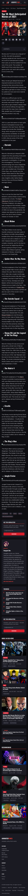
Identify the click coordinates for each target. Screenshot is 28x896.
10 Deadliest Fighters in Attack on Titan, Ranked (14, 611)
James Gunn (6, 722)
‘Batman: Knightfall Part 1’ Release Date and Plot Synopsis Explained (13, 660)
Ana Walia (5, 720)
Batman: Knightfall (11, 666)
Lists (5, 685)
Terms (3, 878)
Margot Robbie (6, 315)
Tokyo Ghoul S (13, 800)
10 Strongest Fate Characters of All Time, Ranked (15, 599)
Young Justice (6, 693)
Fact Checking (22, 887)
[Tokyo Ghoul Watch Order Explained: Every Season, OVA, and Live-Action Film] (14, 783)
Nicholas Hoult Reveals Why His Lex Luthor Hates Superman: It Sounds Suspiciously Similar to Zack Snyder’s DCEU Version (14, 716)
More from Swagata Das (9, 581)
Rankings (5, 819)
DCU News (13, 8)
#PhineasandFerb (7, 827)
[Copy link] (23, 39)
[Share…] (3, 43)
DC (10, 513)
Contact (3, 868)
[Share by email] (19, 39)
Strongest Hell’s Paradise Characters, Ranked (14, 603)
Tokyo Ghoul (6, 800)
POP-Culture (5, 857)
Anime (5, 792)
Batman (5, 666)
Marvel (20, 513)
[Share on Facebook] (13, 39)
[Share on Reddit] (16, 39)
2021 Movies (5, 513)
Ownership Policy (5, 893)
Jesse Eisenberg (13, 722)
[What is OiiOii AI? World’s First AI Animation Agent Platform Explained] (14, 758)
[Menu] (3, 2)
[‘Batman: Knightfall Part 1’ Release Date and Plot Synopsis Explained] (14, 649)
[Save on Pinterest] (6, 39)
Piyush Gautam (6, 798)
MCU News (4, 854)
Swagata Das (4, 19)
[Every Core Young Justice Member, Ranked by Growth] (14, 676)
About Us (10, 887)
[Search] (24, 2)
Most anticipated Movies (7, 516)
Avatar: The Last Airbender (17, 827)
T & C (3, 890)
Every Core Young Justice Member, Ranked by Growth (14, 688)
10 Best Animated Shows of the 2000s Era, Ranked (13, 822)
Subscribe (14, 534)
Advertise (4, 870)
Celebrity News (5, 850)
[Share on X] (9, 39)
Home (3, 8)
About (3, 865)
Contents (6, 49)
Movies (7, 8)
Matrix (22, 377)
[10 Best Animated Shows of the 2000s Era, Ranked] (14, 811)
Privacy (3, 876)
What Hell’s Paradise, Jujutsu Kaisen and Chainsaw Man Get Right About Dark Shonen (14, 594)
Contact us (4, 887)
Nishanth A (5, 663)
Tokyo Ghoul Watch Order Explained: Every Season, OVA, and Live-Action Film (14, 795)
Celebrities (6, 713)
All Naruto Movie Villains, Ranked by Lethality (13, 607)
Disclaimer (15, 887)
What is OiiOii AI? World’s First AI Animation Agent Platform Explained (12, 769)
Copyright (14, 890)
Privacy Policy (21, 890)
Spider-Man (20, 287)
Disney (15, 513)
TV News (5, 766)
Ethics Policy (8, 890)
